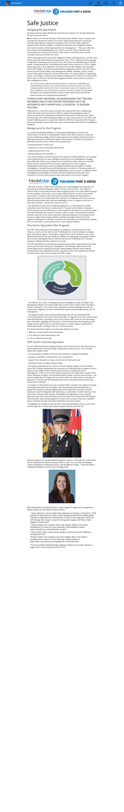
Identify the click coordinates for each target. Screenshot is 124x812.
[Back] (3, 3)
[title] (121, 3)
